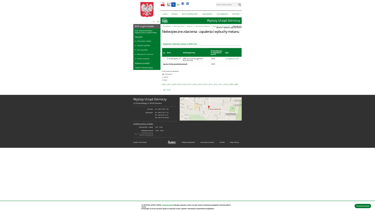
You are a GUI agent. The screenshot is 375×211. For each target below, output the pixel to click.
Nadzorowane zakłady (144, 41)
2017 (189, 84)
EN (158, 22)
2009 (231, 84)
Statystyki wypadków (143, 45)
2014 (205, 84)
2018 (184, 84)
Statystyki (190, 26)
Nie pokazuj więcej (363, 206)
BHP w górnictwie (179, 26)
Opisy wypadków (142, 50)
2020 (174, 84)
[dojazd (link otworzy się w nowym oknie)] (211, 109)
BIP (162, 4)
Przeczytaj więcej (167, 205)
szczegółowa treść (232, 59)
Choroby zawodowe (143, 59)
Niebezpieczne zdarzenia (203, 26)
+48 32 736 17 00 (163, 109)
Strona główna (166, 26)
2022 (164, 84)
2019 (179, 84)
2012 (215, 84)
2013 (210, 84)
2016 (195, 84)
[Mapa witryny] (178, 4)
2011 (220, 84)
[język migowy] (173, 4)
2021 (169, 84)
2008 (236, 84)
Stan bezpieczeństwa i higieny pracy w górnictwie (146, 31)
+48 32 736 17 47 (163, 112)
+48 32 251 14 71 (163, 115)
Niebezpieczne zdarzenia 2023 (221, 26)
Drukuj (168, 90)
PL (153, 22)
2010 (226, 84)
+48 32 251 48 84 (163, 117)
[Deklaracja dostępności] (171, 142)
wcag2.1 (169, 4)
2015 (200, 84)
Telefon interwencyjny (144, 67)
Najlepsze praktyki (142, 63)
